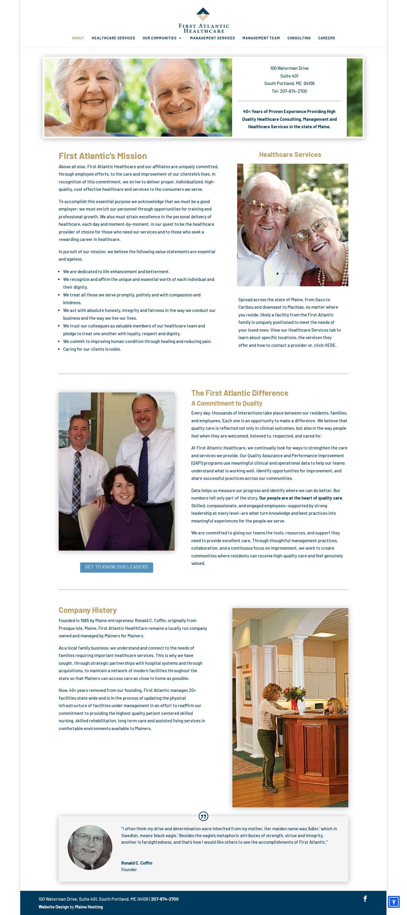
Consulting (299, 38)
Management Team (261, 38)
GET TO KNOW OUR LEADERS (116, 566)
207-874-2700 (165, 899)
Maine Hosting (89, 906)
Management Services (212, 38)
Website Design (54, 906)
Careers (326, 38)
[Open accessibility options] (394, 902)
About (78, 38)
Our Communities (160, 38)
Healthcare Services (113, 38)
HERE (329, 345)
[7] (292, 284)
